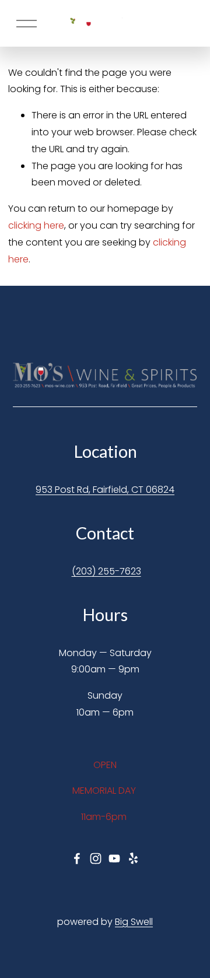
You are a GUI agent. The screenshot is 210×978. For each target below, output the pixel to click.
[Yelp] (133, 858)
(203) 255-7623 (106, 571)
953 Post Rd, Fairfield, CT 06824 (105, 489)
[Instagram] (96, 858)
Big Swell (134, 921)
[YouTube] (114, 858)
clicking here (36, 225)
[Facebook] (77, 858)
